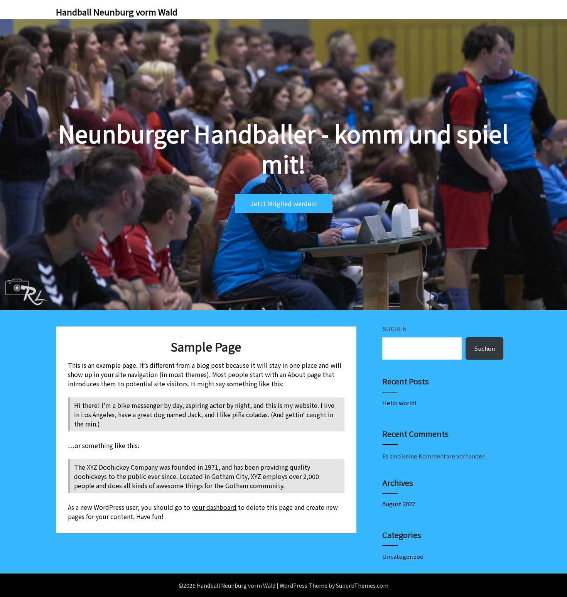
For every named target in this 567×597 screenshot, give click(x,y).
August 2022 (398, 504)
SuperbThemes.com (362, 585)
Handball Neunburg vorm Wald (116, 11)
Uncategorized (403, 556)
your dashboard (214, 507)
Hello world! (399, 403)
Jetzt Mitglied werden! (283, 203)
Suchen (394, 329)
